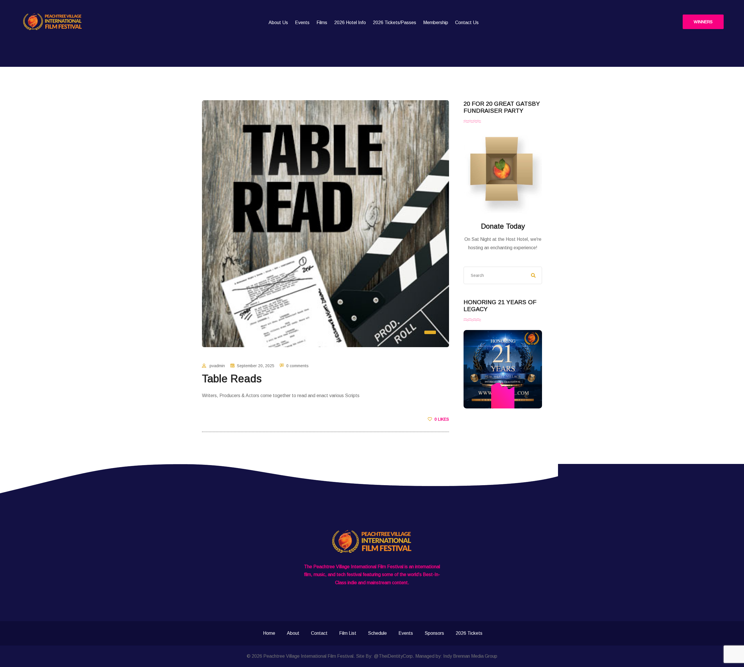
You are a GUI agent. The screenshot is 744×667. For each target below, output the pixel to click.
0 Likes (441, 419)
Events (302, 22)
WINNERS (703, 21)
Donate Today (503, 226)
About (293, 633)
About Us (278, 22)
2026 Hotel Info (350, 22)
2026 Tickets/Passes (394, 22)
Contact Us (467, 22)
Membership (435, 22)
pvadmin (217, 365)
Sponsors (434, 633)
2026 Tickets (469, 633)
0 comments (297, 365)
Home (269, 633)
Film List (347, 633)
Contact (319, 633)
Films (321, 22)
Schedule (377, 633)
